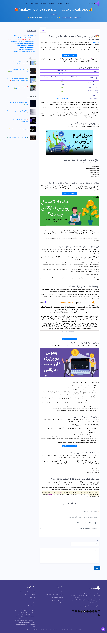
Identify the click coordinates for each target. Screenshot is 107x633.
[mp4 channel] (82, 611)
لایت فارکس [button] (60, 3)
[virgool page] (76, 611)
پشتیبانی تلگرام (62, 96)
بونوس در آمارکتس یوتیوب (62, 99)
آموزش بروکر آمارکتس (67, 17)
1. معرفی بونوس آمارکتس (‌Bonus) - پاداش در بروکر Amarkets (22, 35)
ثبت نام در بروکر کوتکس (57, 600)
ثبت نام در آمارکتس (58, 603)
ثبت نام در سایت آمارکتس (69, 55)
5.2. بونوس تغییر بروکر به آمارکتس (26, 47)
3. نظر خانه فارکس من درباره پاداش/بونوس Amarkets (24, 51)
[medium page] (99, 615)
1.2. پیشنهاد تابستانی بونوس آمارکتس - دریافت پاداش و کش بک (20, 39)
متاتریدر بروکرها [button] (34, 3)
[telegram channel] (79, 611)
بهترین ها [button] (43, 3)
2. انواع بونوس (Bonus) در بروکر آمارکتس (26, 37)
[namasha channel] (96, 611)
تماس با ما (32, 597)
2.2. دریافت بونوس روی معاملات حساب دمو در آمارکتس (22, 41)
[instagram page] (87, 611)
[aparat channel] (93, 611)
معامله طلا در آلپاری (30, 594)
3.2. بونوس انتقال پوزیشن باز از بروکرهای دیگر (24, 43)
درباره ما (33, 603)
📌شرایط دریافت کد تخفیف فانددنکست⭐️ (19, 129)
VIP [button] (27, 3)
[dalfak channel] (84, 611)
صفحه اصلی (76, 17)
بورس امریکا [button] (51, 3)
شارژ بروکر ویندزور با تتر (57, 597)
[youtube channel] (99, 611)
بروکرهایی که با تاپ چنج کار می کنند (54, 594)
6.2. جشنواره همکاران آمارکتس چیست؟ (25, 49)
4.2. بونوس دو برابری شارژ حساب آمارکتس (25, 45)
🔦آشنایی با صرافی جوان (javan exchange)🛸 (18, 138)
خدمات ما (32, 600)
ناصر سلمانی (53, 14)
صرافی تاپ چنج (59, 592)
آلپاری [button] (67, 3)
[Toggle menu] (103, 629)
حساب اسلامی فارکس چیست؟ (27, 592)
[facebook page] (90, 611)
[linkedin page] (73, 611)
